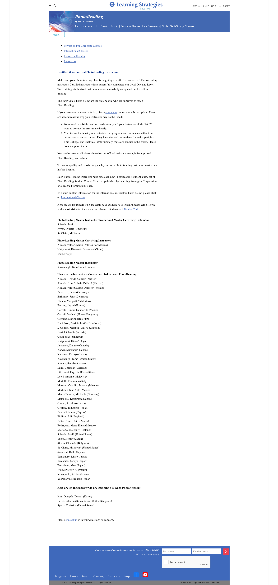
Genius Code (131, 209)
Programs (60, 576)
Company (98, 576)
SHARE (206, 6)
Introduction (83, 26)
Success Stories (130, 26)
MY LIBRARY (224, 6)
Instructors (70, 61)
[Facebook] (136, 575)
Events (74, 576)
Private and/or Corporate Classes (83, 45)
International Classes (76, 51)
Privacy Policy (185, 583)
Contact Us (114, 576)
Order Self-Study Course (178, 26)
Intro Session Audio (106, 26)
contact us (111, 112)
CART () (196, 6)
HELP (213, 6)
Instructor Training (75, 56)
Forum (85, 576)
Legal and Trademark (201, 583)
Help (127, 576)
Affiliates (215, 583)
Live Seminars (151, 26)
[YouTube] (145, 575)
